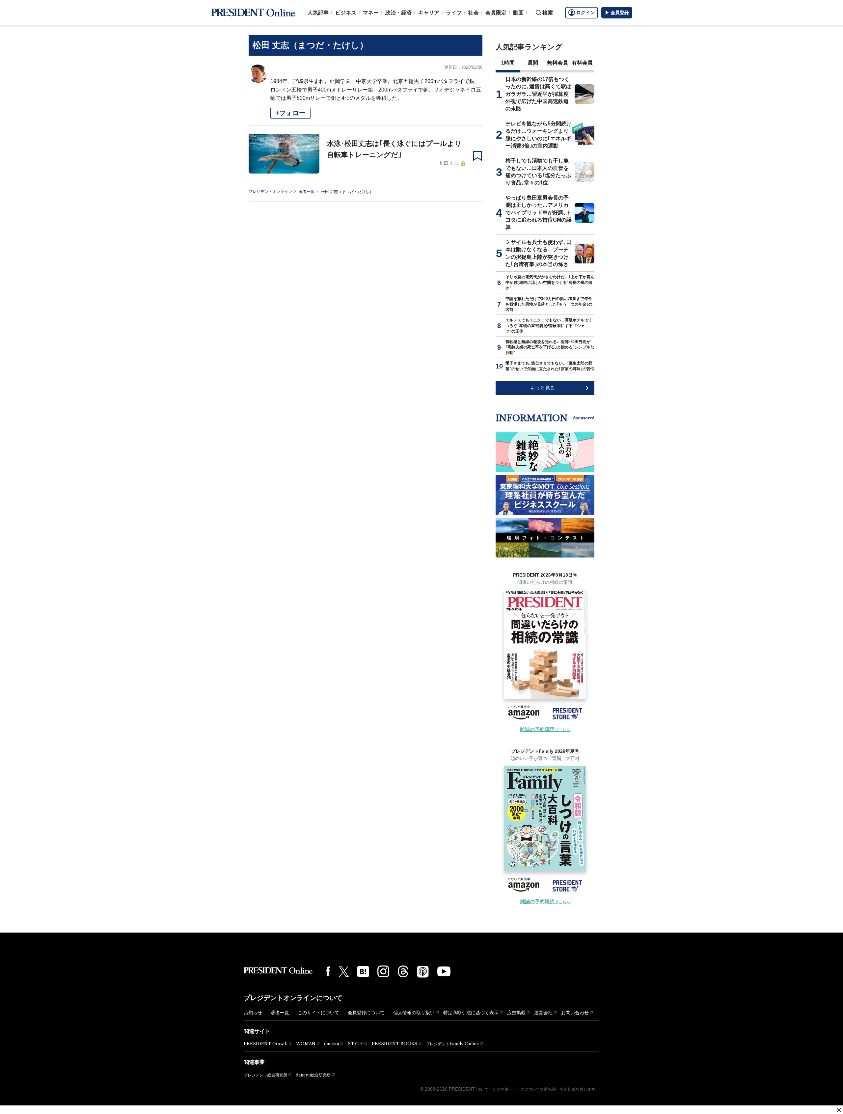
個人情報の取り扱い (414, 1012)
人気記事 (318, 12)
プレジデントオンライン (270, 191)
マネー (371, 12)
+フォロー (290, 113)
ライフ (454, 12)
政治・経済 (398, 12)
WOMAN (305, 1043)
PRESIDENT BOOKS (394, 1043)
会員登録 (620, 12)
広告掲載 (516, 1012)
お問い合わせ (575, 1012)
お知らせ (253, 1012)
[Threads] (403, 971)
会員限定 (495, 12)
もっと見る (542, 388)
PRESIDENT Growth (265, 1043)
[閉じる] (839, 1110)
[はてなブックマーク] (363, 971)
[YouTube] (443, 971)
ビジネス (345, 12)
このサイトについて (318, 1012)
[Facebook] (328, 971)
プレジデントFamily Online (452, 1043)
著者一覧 (306, 191)
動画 (518, 12)
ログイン (585, 12)
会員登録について (366, 1012)
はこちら (545, 729)
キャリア (428, 12)
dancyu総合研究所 (313, 1075)
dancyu (331, 1043)
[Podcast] (423, 971)
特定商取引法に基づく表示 (471, 1012)
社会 (473, 12)
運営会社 (543, 1012)
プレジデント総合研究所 (265, 1075)
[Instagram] (383, 971)
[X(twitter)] (344, 971)
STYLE (355, 1043)
